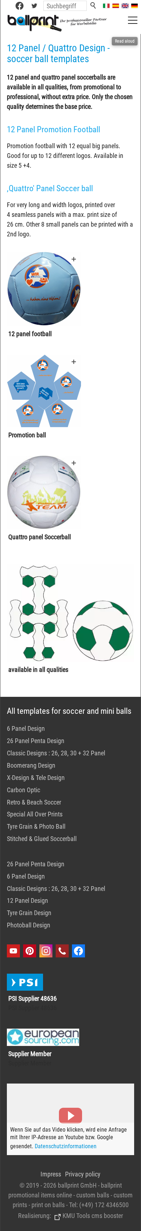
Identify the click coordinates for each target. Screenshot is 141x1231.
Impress (50, 1174)
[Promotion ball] (44, 391)
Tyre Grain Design (29, 913)
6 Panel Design (26, 728)
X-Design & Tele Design (36, 777)
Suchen (93, 6)
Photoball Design (28, 925)
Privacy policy (83, 1174)
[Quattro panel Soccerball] (44, 492)
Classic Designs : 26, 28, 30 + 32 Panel (56, 753)
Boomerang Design (31, 765)
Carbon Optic (23, 790)
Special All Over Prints (35, 814)
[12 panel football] (44, 289)
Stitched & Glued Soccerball (42, 838)
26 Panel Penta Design (35, 741)
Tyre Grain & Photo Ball (36, 826)
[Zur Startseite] (57, 23)
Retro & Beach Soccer (34, 802)
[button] (34, 6)
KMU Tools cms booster (93, 1215)
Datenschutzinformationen (66, 1146)
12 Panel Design (27, 900)
